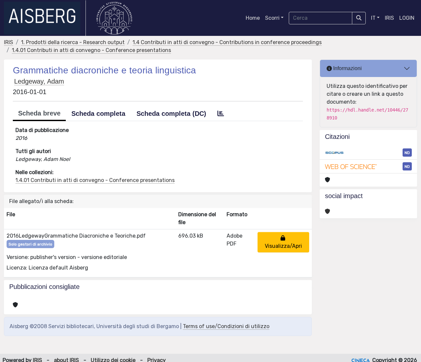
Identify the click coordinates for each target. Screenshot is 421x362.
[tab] (221, 113)
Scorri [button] (272, 18)
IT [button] (373, 18)
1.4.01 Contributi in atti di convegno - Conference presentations (91, 50)
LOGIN (406, 18)
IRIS (389, 18)
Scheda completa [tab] (98, 113)
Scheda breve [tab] (39, 113)
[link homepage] (45, 18)
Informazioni (347, 68)
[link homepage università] (114, 18)
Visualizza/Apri (283, 242)
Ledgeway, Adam (39, 81)
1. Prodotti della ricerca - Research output (73, 42)
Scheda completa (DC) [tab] (171, 113)
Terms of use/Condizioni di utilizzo (226, 326)
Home (253, 18)
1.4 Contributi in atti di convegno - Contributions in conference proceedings (227, 42)
